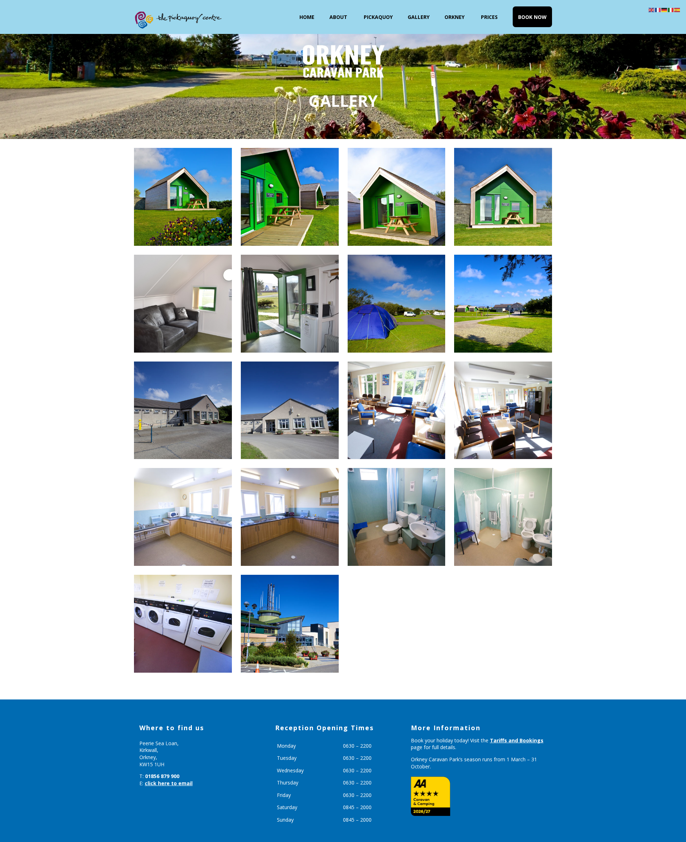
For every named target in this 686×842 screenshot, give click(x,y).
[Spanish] (677, 9)
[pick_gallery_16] (397, 304)
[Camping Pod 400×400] (183, 304)
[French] (658, 9)
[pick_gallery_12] (503, 517)
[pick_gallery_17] (503, 304)
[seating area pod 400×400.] (290, 304)
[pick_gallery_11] (183, 624)
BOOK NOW (532, 17)
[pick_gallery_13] (397, 517)
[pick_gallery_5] (290, 410)
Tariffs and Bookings (516, 740)
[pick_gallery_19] (290, 624)
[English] (651, 9)
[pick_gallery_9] (290, 517)
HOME (306, 17)
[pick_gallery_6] (183, 410)
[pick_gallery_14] (397, 197)
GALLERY (418, 17)
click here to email (169, 783)
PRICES (489, 17)
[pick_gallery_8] (397, 410)
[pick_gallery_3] (183, 197)
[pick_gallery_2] (503, 197)
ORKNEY (454, 17)
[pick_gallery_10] (183, 517)
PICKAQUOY (378, 17)
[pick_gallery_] (290, 197)
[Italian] (671, 9)
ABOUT (338, 17)
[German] (664, 9)
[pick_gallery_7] (503, 410)
